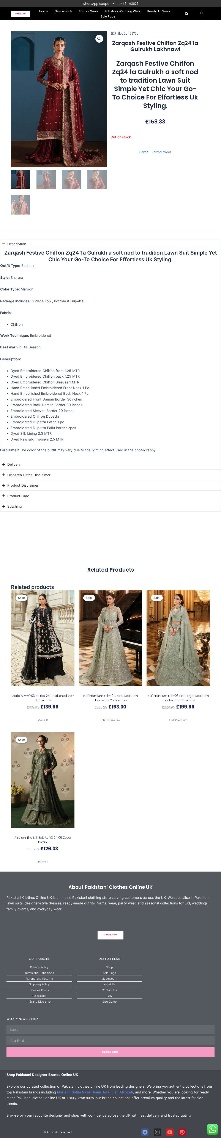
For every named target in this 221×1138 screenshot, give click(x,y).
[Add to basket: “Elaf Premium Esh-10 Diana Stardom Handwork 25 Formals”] (110, 690)
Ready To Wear (158, 11)
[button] (186, 14)
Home (43, 11)
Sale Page (108, 16)
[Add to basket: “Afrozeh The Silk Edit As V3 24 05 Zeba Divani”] (43, 832)
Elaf (114, 1092)
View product (42, 715)
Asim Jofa (101, 1092)
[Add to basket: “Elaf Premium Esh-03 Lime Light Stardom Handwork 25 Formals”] (178, 690)
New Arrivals (64, 11)
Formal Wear (88, 11)
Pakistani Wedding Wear (123, 11)
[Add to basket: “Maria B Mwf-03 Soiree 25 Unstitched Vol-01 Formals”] (43, 690)
